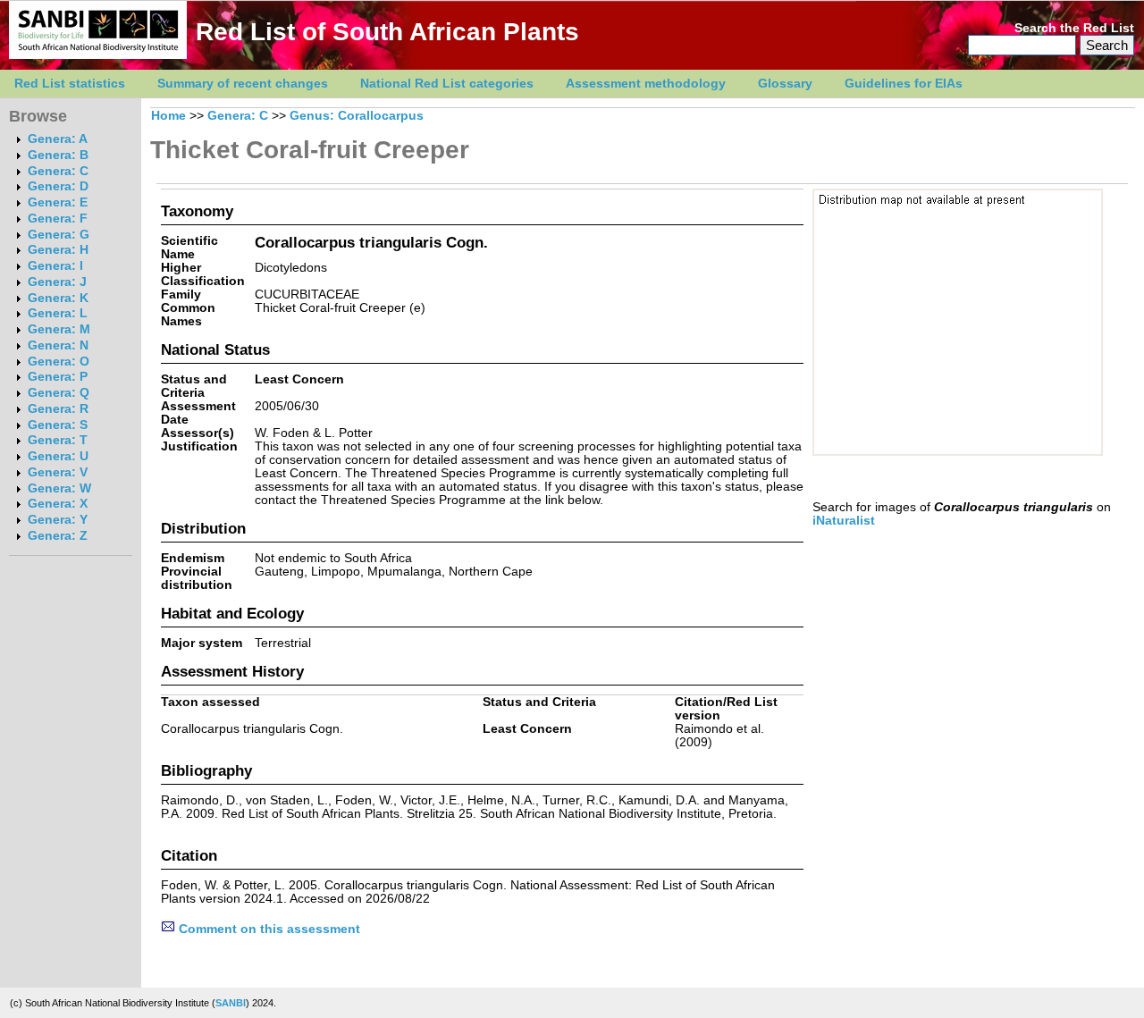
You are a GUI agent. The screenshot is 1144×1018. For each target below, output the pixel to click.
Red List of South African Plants (387, 32)
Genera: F (58, 218)
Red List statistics (69, 83)
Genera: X (58, 503)
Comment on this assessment (267, 929)
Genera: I (55, 266)
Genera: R (58, 409)
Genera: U (58, 456)
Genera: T (58, 440)
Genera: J (57, 282)
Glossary (785, 83)
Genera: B (58, 155)
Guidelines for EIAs (904, 83)
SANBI (230, 1002)
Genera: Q (58, 393)
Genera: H (58, 250)
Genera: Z (58, 536)
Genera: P (58, 376)
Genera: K (58, 298)
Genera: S (58, 425)
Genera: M (59, 329)
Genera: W (59, 488)
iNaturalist (843, 520)
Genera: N (58, 345)
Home (168, 115)
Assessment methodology (646, 83)
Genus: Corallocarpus (357, 115)
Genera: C (58, 171)
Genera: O (58, 361)
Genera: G (58, 234)
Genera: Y (58, 519)
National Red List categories (447, 83)
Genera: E (58, 202)
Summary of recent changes (242, 83)
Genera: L (58, 313)
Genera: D (58, 186)
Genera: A (58, 139)
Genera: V (58, 472)
